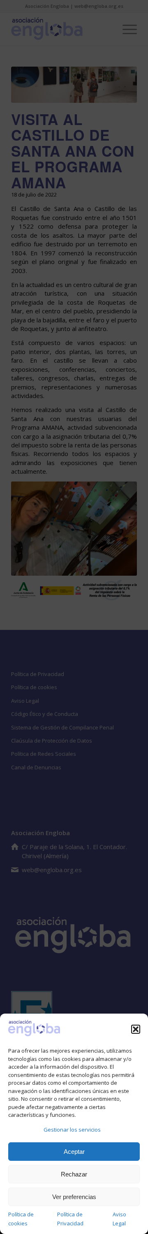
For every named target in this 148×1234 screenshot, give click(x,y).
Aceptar (74, 1151)
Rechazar (74, 1174)
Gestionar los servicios (72, 1129)
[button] (136, 1029)
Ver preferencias (74, 1196)
